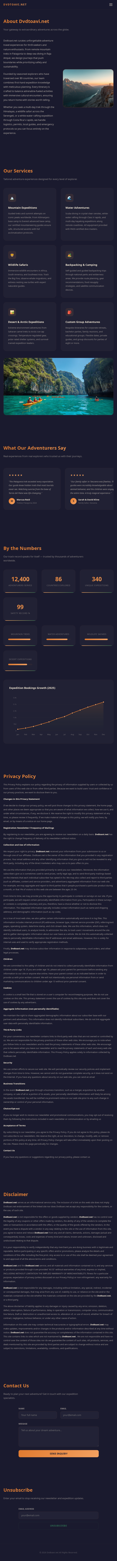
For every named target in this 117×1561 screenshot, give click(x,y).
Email (63, 1408)
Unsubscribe (58, 1525)
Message (23, 1424)
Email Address (26, 1509)
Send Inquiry (58, 1453)
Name (21, 1408)
